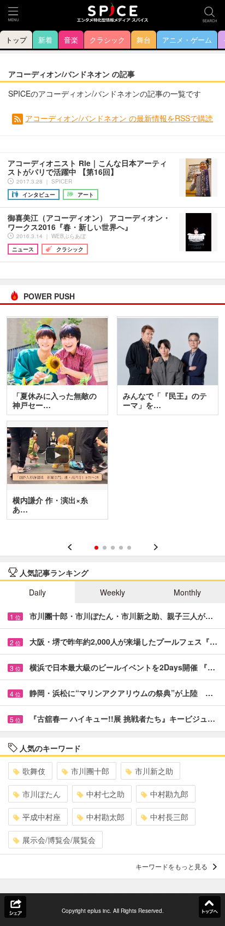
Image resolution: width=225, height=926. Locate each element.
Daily (37, 592)
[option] (112, 421)
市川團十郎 (90, 770)
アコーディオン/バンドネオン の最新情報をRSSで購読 (119, 118)
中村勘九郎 (169, 793)
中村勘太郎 (105, 816)
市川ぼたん (41, 793)
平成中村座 (41, 816)
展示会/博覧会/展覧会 (59, 839)
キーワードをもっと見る (171, 866)
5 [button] (129, 548)
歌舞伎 (33, 770)
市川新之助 (154, 770)
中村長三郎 (169, 816)
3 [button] (113, 548)
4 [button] (121, 548)
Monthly (187, 592)
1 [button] (96, 548)
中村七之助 (105, 793)
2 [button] (104, 548)
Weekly (112, 592)
